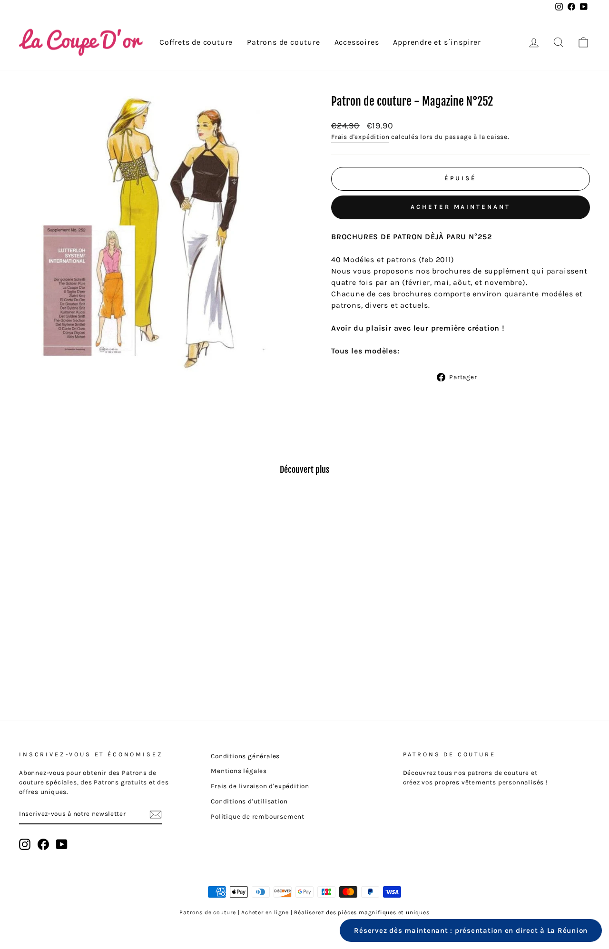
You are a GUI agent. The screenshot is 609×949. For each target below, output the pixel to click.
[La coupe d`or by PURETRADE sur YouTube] (62, 844)
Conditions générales (245, 756)
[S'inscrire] (155, 814)
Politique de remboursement (257, 816)
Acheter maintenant (460, 206)
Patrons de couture (283, 42)
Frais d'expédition (360, 136)
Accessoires (356, 42)
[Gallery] (159, 238)
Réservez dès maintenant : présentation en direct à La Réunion (471, 930)
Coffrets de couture (196, 42)
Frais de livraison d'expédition (260, 786)
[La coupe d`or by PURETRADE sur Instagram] (24, 844)
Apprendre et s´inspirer (437, 42)
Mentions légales (239, 770)
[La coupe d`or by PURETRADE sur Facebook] (43, 844)
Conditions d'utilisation (249, 801)
